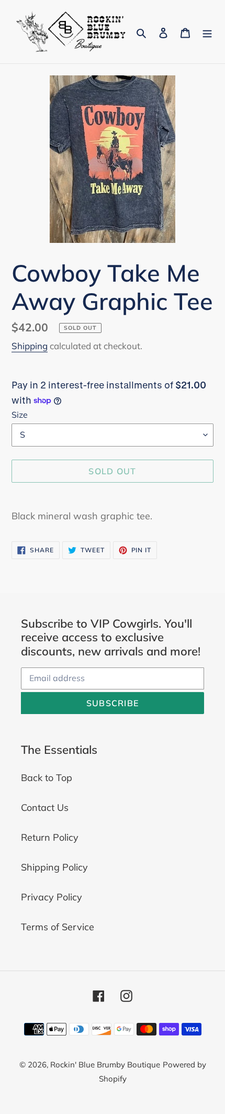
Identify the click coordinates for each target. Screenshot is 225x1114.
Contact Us (45, 807)
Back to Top (46, 778)
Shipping (30, 345)
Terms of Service (57, 927)
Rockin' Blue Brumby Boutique (105, 1065)
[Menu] (207, 31)
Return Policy (49, 837)
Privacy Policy (51, 897)
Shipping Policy (54, 867)
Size (20, 414)
